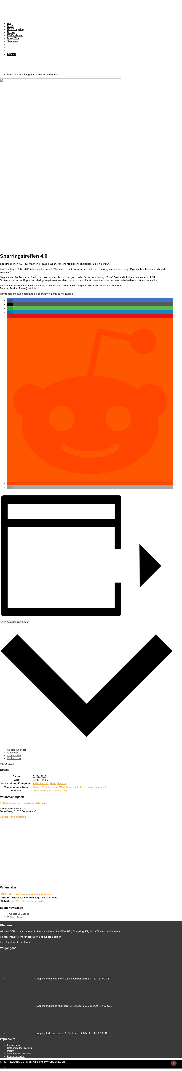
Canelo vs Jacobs (18, 913)
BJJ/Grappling (15, 29)
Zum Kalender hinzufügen (14, 622)
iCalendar (12, 752)
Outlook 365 (14, 755)
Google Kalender (16, 749)
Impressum (13, 1045)
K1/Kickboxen (15, 35)
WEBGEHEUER (56, 1061)
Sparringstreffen (75, 787)
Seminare (12, 41)
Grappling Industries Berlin (49, 978)
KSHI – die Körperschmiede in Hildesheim (23, 803)
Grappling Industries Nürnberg (51, 1005)
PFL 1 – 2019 (15, 916)
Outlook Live (14, 758)
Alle (9, 23)
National (61, 783)
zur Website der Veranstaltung (50, 790)
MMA (10, 26)
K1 (43, 787)
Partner (11, 1050)
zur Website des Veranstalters (29, 901)
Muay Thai (13, 38)
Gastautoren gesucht (19, 1053)
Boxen (11, 32)
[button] (10, 300)
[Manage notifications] (173, 1063)
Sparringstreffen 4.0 (97, 787)
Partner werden (16, 1056)
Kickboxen (52, 787)
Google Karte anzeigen (13, 816)
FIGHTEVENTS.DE (13, 1061)
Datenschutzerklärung (19, 1047)
